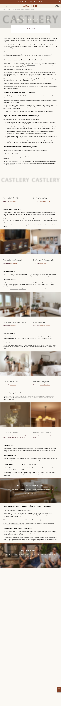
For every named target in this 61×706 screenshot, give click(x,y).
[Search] (6, 6)
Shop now (5, 202)
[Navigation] (3, 6)
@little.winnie (13, 325)
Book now (29, 493)
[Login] (56, 6)
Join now (29, 559)
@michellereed (13, 263)
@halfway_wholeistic (45, 325)
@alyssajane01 (13, 201)
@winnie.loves (13, 385)
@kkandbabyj (43, 263)
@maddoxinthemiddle (45, 201)
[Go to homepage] (31, 6)
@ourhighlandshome (45, 385)
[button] (58, 6)
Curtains (33, 274)
